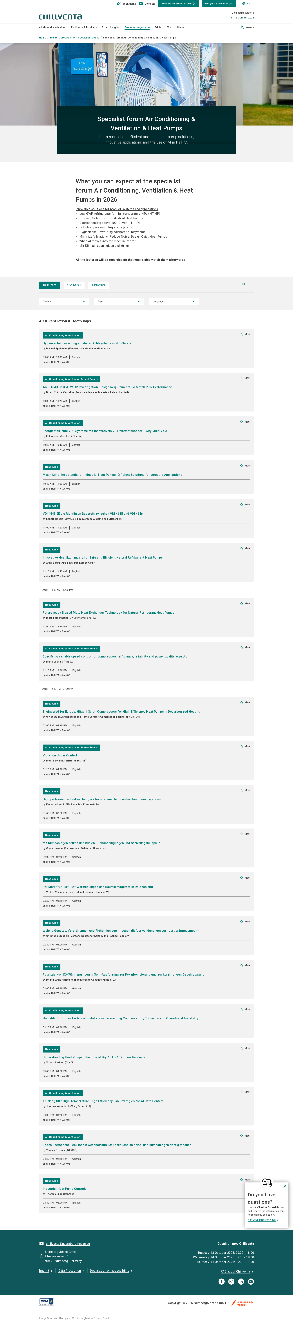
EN (246, 3)
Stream (47, 301)
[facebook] (222, 1281)
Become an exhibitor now (176, 3)
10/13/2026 (49, 285)
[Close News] (267, 1182)
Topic (101, 301)
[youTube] (251, 1281)
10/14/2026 (74, 285)
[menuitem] (55, 27)
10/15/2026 (98, 285)
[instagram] (231, 1281)
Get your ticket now (216, 3)
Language (158, 301)
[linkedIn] (241, 1281)
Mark (245, 334)
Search (247, 27)
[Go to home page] (64, 11)
